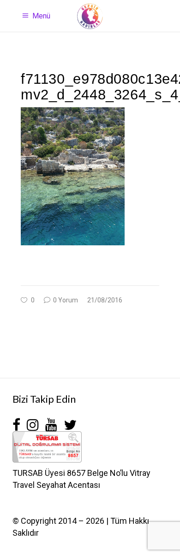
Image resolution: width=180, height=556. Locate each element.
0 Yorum (65, 300)
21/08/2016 (104, 300)
